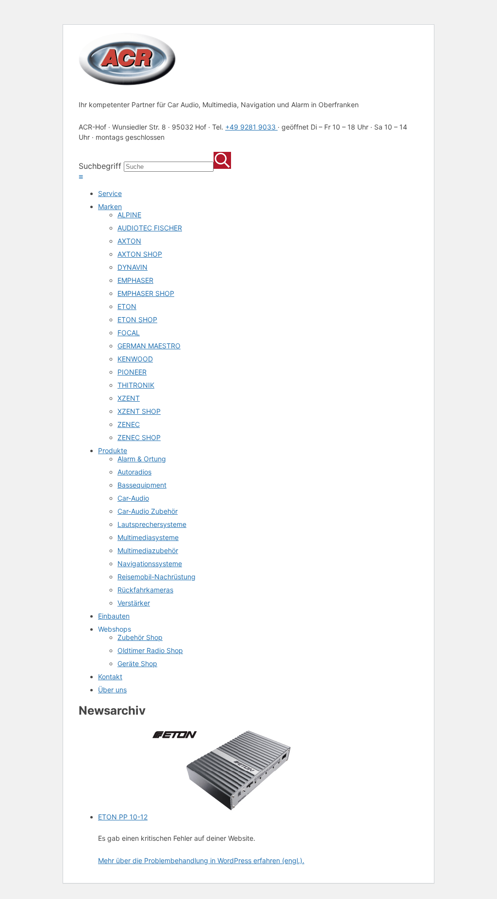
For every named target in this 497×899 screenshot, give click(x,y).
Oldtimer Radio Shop (150, 650)
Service (110, 193)
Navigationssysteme (149, 563)
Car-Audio (133, 498)
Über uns (112, 690)
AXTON (129, 241)
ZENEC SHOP (139, 437)
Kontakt (110, 676)
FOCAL (128, 332)
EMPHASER (135, 280)
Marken (110, 206)
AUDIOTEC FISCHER (149, 228)
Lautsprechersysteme (151, 524)
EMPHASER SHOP (145, 293)
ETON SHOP (137, 319)
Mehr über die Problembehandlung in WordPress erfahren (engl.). (201, 860)
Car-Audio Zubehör (147, 511)
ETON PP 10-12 (123, 817)
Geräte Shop (137, 663)
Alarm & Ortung (141, 459)
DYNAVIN (132, 267)
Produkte (112, 450)
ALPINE (129, 215)
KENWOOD (135, 359)
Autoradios (134, 472)
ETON (126, 306)
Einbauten (114, 616)
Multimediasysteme (148, 537)
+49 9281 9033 (251, 127)
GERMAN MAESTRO (149, 346)
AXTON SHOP (139, 254)
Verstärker (133, 603)
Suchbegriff (100, 166)
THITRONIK (135, 385)
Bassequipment (141, 485)
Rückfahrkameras (145, 590)
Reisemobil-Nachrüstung (156, 576)
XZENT (128, 398)
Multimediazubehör (147, 550)
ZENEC (128, 424)
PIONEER (132, 372)
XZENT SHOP (139, 411)
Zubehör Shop (140, 637)
